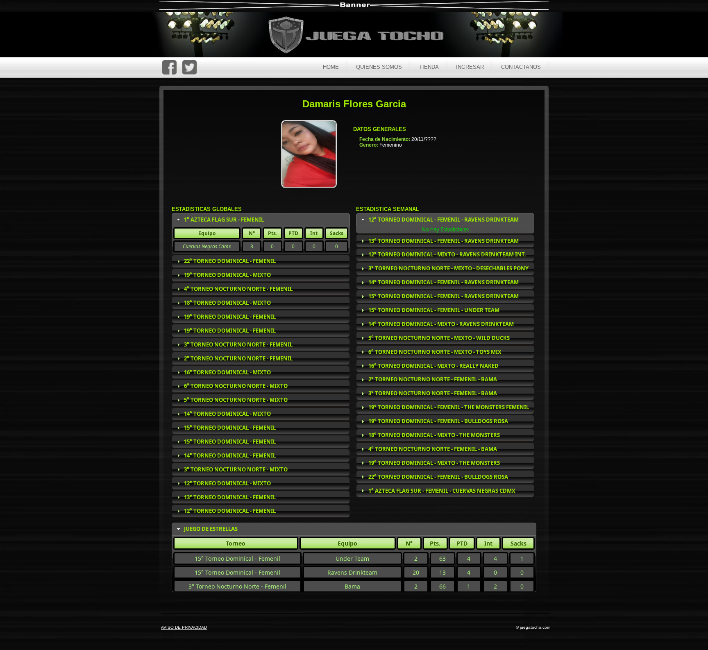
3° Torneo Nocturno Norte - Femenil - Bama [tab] (432, 393)
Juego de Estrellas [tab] (211, 528)
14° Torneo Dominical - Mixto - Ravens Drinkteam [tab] (441, 324)
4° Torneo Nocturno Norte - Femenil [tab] (238, 288)
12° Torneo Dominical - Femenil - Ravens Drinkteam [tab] (443, 219)
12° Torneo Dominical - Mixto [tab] (227, 483)
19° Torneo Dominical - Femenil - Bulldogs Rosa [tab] (438, 421)
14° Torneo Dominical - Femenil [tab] (230, 455)
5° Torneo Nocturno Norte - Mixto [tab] (236, 399)
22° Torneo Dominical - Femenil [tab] (230, 261)
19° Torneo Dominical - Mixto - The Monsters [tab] (434, 463)
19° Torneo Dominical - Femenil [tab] (230, 316)
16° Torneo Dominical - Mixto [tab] (227, 372)
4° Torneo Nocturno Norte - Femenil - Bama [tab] (432, 449)
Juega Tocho (360, 35)
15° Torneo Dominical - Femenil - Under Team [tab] (433, 310)
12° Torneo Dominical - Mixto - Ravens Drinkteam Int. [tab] (447, 254)
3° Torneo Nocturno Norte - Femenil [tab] (238, 344)
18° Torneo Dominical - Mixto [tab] (227, 302)
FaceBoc (169, 67)
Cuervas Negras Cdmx (207, 246)
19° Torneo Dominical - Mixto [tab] (227, 275)
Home (331, 67)
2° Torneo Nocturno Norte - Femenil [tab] (238, 358)
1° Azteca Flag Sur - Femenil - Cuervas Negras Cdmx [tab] (441, 490)
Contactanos (521, 67)
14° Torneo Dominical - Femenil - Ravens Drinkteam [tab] (443, 282)
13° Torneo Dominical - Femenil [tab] (230, 497)
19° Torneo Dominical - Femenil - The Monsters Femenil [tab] (448, 407)
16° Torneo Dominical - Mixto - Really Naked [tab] (433, 365)
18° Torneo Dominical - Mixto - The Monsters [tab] (434, 435)
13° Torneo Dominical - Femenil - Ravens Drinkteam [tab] (443, 241)
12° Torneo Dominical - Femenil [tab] (230, 510)
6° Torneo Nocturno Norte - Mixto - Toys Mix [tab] (435, 352)
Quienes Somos (379, 67)
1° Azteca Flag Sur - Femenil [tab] (224, 219)
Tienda (429, 67)
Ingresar (470, 67)
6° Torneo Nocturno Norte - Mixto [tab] (236, 386)
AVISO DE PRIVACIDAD (184, 627)
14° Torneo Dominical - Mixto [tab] (227, 413)
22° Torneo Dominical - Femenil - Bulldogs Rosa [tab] (438, 476)
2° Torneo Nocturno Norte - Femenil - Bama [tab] (432, 379)
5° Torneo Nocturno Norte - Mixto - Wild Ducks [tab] (439, 338)
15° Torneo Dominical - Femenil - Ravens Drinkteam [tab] (443, 296)
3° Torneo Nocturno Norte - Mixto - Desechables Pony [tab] (448, 268)
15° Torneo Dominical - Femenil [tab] (230, 427)
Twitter (189, 67)
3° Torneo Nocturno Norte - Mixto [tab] (236, 469)
